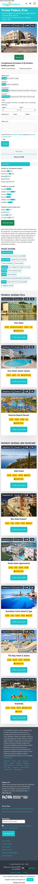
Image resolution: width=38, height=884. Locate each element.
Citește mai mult (19, 882)
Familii (22, 419)
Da (4, 139)
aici (29, 791)
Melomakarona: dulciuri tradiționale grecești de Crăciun (18, 809)
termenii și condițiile (17, 134)
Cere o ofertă (6, 841)
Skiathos (18, 763)
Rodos (19, 708)
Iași (24, 90)
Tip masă (4, 94)
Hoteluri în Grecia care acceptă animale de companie (17, 812)
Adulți (4, 107)
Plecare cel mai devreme (9, 68)
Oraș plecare (5, 87)
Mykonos (25, 761)
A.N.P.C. (25, 872)
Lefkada (20, 475)
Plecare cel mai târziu (26, 68)
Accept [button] (30, 879)
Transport (5, 81)
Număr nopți (5, 75)
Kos (31, 327)
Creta (12, 523)
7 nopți (4, 78)
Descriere (19, 151)
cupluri (28, 13)
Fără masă (31, 96)
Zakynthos (27, 660)
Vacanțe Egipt (18, 769)
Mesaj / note (5, 121)
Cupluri (26, 327)
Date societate (6, 847)
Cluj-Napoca (13, 90)
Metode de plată (6, 850)
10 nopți (9, 78)
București (5, 90)
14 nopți (15, 78)
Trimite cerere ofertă (19, 337)
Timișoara (33, 90)
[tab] (19, 151)
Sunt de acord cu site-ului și (18, 135)
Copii (21, 107)
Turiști (3, 100)
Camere (19, 711)
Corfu (12, 615)
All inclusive (6, 96)
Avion (4, 84)
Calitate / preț (19, 479)
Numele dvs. (5, 114)
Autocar (8, 84)
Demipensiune (15, 96)
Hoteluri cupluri (24, 767)
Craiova (20, 90)
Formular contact (7, 844)
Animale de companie (16, 327)
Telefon (27, 114)
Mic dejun (23, 96)
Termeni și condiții (15, 872)
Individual (15, 84)
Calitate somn (19, 331)
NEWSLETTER (8, 758)
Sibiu (27, 90)
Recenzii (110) (19, 157)
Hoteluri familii (8, 769)
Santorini (12, 763)
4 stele (10, 13)
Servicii (28, 475)
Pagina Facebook (7, 856)
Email (15, 114)
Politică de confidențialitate (10, 853)
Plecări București (8, 765)
